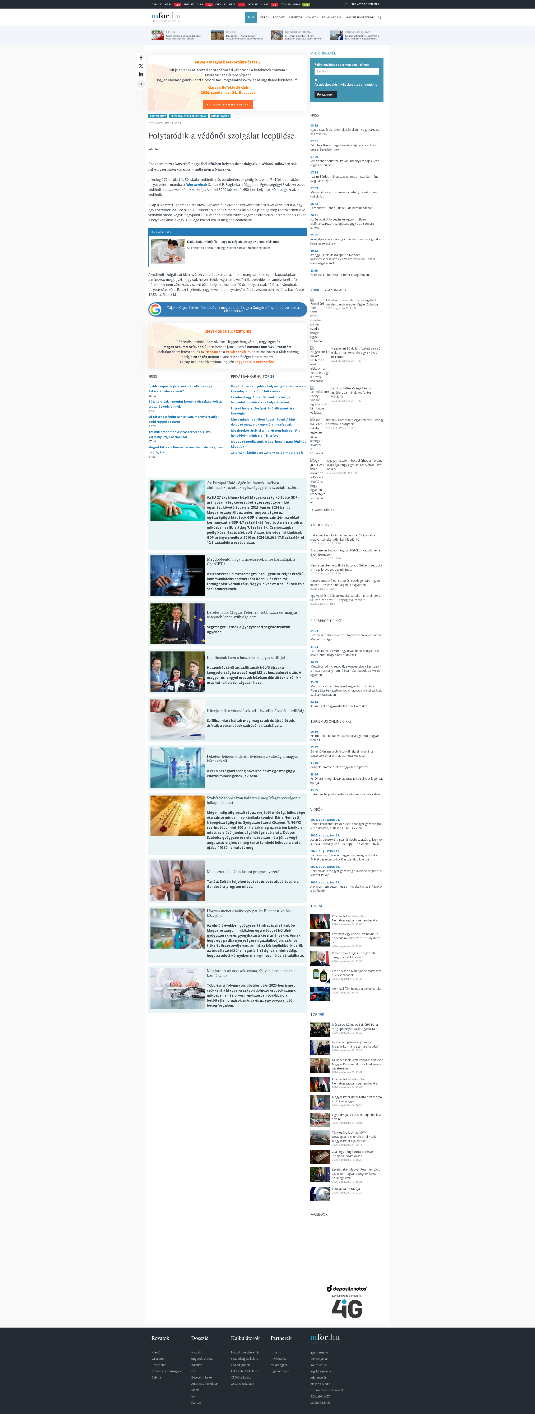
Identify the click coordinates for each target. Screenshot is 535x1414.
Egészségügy (158, 116)
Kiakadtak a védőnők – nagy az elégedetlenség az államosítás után (233, 241)
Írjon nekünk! (319, 1352)
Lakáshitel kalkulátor (245, 1371)
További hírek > (322, 510)
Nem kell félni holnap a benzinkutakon (357, 989)
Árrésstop (295, 17)
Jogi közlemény (320, 1371)
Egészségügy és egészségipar (188, 116)
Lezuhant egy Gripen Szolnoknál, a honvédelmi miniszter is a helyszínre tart (356, 938)
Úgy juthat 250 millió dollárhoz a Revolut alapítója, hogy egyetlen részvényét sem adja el (354, 465)
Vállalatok (158, 1359)
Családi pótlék (240, 1365)
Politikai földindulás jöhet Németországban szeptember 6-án (355, 918)
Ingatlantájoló (280, 1371)
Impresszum (318, 1365)
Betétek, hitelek (201, 1377)
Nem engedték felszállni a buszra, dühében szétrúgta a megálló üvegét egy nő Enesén (346, 567)
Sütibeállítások (320, 1403)
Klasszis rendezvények (360, 17)
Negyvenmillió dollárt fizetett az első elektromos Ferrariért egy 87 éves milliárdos (355, 352)
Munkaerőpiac (220, 116)
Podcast (279, 17)
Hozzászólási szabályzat (326, 1390)
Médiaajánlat (319, 1359)
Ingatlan (196, 1365)
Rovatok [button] (312, 17)
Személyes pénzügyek (166, 1371)
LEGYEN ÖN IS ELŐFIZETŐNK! (228, 331)
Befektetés (159, 1365)
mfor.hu (276, 1352)
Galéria (156, 1377)
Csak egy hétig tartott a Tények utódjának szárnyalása (353, 1154)
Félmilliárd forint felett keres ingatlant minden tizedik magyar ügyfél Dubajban (353, 302)
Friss (251, 17)
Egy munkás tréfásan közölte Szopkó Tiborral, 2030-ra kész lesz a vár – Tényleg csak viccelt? (345, 598)
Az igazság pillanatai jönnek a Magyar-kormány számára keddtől (355, 1044)
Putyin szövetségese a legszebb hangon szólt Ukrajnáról (353, 955)
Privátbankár (279, 1359)
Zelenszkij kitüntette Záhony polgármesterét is (267, 453)
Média (195, 1390)
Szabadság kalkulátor (245, 1359)
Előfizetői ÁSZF (320, 1396)
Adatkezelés (318, 1378)
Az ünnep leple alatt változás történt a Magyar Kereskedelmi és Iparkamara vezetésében (357, 1064)
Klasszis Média (320, 1384)
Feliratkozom (325, 94)
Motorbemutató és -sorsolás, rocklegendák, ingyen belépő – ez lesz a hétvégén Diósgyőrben (345, 583)
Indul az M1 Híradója (346, 1189)
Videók (264, 17)
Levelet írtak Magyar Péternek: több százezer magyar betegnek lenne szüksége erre (356, 1173)
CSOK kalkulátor (242, 1377)
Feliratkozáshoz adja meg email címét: (342, 64)
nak (196, 184)
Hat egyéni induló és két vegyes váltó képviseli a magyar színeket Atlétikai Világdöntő (342, 537)
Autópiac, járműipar (204, 1384)
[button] (345, 4)
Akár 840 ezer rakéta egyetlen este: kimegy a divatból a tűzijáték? (354, 422)
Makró (156, 1352)
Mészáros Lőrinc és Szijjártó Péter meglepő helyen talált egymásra (355, 1026)
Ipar (193, 1396)
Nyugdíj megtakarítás (245, 1352)
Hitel (194, 1371)
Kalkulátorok (331, 17)
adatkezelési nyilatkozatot (339, 84)
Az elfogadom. (346, 84)
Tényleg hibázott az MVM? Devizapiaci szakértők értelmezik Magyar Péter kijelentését (354, 1136)
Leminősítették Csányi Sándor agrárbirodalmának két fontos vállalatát (351, 392)
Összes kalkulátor (243, 1384)
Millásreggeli (279, 1365)
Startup (196, 1402)
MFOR (165, 17)
